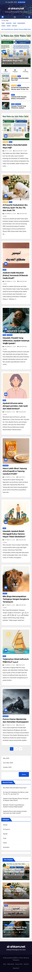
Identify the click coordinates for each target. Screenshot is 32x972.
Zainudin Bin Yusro (21, 150)
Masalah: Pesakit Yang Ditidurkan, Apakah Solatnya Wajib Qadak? (19, 107)
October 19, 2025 (9, 665)
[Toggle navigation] (15, 17)
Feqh (14, 53)
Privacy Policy (18, 964)
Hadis (13, 94)
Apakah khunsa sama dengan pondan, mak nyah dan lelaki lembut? (15, 406)
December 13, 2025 (14, 60)
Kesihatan (18, 104)
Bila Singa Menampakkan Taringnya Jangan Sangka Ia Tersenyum (16, 599)
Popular (15, 71)
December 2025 (8, 763)
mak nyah (14, 25)
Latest (6, 71)
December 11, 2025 (10, 281)
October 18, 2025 (9, 725)
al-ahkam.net (16, 8)
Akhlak (5, 593)
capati (14, 23)
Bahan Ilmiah (10, 964)
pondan (8, 25)
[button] (26, 17)
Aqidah (5, 834)
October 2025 (7, 767)
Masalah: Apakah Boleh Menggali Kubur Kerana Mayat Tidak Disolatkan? (14, 534)
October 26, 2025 (9, 477)
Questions (26, 964)
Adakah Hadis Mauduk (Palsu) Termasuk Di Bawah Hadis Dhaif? (18, 98)
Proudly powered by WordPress (11, 957)
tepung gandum (21, 23)
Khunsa (3, 25)
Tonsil (3, 23)
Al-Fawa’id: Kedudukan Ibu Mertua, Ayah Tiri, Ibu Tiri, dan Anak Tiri (18, 58)
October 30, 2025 (9, 411)
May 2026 (6, 758)
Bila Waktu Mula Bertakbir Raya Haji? (14, 787)
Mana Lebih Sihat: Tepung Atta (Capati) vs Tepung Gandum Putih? (15, 471)
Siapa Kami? (16, 968)
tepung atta (8, 23)
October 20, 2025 (9, 539)
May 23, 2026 (8, 150)
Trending (25, 71)
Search (24, 774)
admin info (21, 477)
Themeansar (16, 960)
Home (4, 964)
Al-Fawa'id (9, 53)
